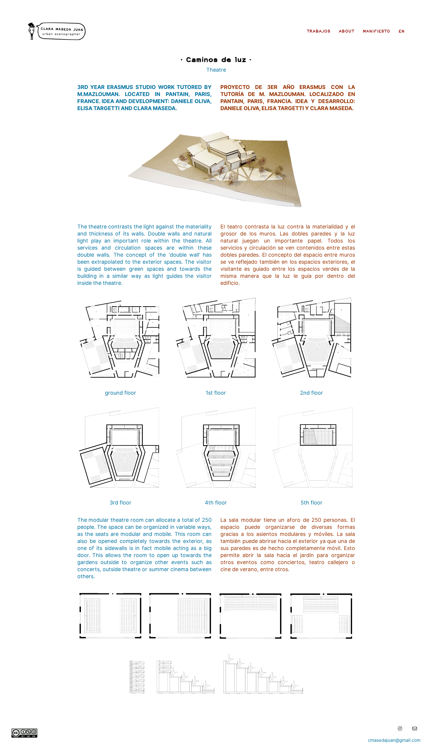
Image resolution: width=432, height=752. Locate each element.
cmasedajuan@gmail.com (394, 740)
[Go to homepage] (56, 31)
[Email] (415, 728)
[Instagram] (400, 728)
